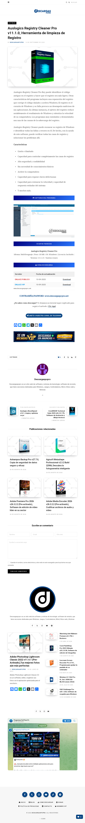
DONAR (60, 802)
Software (12, 23)
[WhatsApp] (6, 125)
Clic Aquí (52, 306)
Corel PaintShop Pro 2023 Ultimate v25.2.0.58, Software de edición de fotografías (68, 649)
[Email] (6, 114)
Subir (43, 818)
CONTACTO (47, 806)
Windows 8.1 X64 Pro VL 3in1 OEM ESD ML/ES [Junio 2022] (67, 679)
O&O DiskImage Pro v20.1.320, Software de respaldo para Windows (68, 691)
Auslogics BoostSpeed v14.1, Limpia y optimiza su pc (29, 413)
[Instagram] (39, 794)
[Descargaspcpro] (42, 10)
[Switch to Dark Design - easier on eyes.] (66, 2)
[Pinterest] (6, 109)
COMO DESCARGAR (46, 802)
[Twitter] (6, 103)
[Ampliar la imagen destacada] (42, 67)
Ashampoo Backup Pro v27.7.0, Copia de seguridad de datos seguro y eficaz (24, 462)
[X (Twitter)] (32, 794)
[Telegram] (6, 120)
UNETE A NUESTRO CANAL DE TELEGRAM (45, 316)
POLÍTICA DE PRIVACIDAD (29, 806)
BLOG (32, 802)
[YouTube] (46, 794)
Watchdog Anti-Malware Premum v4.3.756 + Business (68, 636)
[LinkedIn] (71, 357)
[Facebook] (6, 98)
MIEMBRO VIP (62, 806)
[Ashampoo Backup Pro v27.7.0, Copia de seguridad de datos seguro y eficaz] (24, 446)
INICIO (23, 802)
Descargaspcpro (17, 42)
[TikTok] (53, 794)
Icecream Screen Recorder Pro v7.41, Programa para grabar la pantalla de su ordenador (68, 665)
